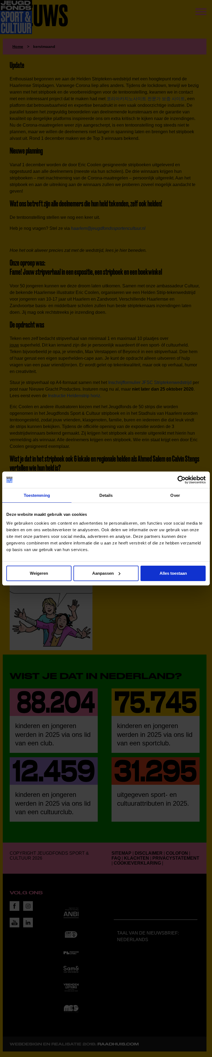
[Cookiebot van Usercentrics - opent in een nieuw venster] (181, 480)
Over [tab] (175, 495)
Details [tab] (106, 495)
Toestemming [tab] (37, 495)
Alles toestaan (173, 573)
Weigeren (39, 573)
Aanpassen (103, 573)
